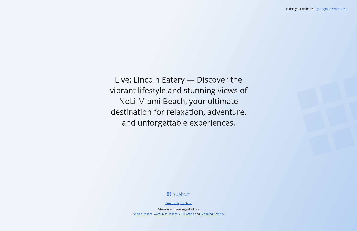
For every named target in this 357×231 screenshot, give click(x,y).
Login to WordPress (333, 9)
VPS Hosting (186, 214)
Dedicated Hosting (211, 214)
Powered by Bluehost (178, 203)
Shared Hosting (142, 214)
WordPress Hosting (165, 214)
